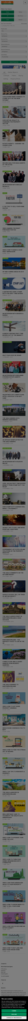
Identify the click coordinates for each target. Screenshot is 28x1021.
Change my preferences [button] (14, 1017)
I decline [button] (14, 1014)
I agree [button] (14, 1010)
